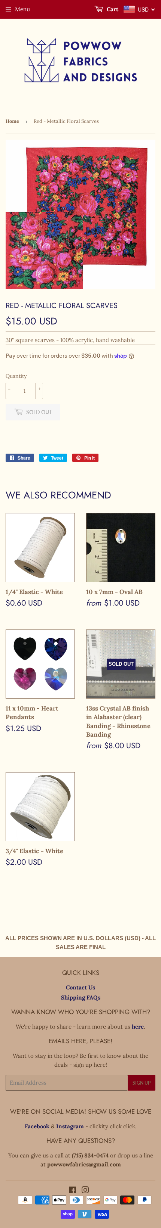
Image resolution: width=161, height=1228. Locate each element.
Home (12, 121)
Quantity (16, 376)
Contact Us (80, 987)
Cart (111, 9)
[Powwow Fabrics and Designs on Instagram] (85, 1190)
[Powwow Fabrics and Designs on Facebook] (72, 1190)
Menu (22, 9)
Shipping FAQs (80, 997)
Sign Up (142, 1083)
